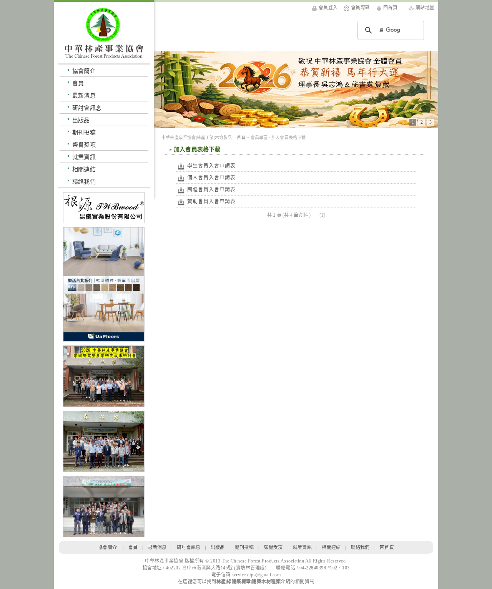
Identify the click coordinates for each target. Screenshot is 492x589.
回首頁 (390, 7)
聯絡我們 (84, 181)
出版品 (81, 120)
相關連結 (84, 169)
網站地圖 (425, 7)
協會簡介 (84, 71)
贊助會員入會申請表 (211, 201)
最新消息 (84, 95)
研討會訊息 (86, 108)
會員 (78, 83)
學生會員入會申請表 (211, 165)
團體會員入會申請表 (211, 189)
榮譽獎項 (84, 144)
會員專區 (360, 7)
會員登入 (328, 7)
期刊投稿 (84, 132)
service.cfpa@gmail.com (256, 574)
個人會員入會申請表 (211, 177)
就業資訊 (84, 157)
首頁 (241, 137)
